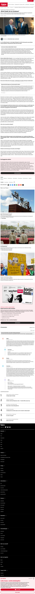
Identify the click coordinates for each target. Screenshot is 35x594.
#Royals (2, 178)
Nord (1, 446)
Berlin (1, 444)
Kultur (1, 440)
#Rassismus (5, 178)
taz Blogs (2, 546)
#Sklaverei (30, 178)
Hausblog (2, 470)
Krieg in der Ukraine (3, 455)
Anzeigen (2, 566)
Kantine (2, 562)
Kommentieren (6, 182)
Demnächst (2, 531)
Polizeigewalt (2, 459)
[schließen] (33, 578)
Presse (2, 476)
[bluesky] (8, 427)
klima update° (3, 505)
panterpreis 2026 (3, 494)
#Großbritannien (10, 178)
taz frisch (2, 520)
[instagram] (10, 427)
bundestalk (2, 500)
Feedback (2, 573)
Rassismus (11, 7)
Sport (1, 442)
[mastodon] (5, 427)
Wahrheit (2, 448)
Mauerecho (2, 507)
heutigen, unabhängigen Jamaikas (17, 80)
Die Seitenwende (3, 472)
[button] (34, 1)
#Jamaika (2, 179)
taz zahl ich (2, 487)
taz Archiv (2, 553)
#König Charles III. (25, 178)
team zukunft (2, 518)
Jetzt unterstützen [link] (17, 173)
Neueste (31, 327)
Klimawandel (2, 461)
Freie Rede (2, 509)
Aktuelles (2, 468)
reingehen (2, 511)
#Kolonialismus (20, 178)
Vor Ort (2, 533)
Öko (1, 435)
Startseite (2, 7)
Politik (5, 7)
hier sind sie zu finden (29, 333)
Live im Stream (3, 535)
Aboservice (2, 575)
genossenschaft (3, 485)
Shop (1, 564)
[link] (11, 4)
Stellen (2, 474)
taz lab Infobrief (3, 524)
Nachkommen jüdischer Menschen (8, 126)
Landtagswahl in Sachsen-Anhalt (5, 457)
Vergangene (2, 537)
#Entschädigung (15, 178)
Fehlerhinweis (11, 182)
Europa (8, 7)
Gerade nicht (30, 578)
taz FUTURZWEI (3, 548)
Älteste (33, 327)
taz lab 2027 (2, 539)
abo (1, 483)
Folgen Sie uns (2, 427)
